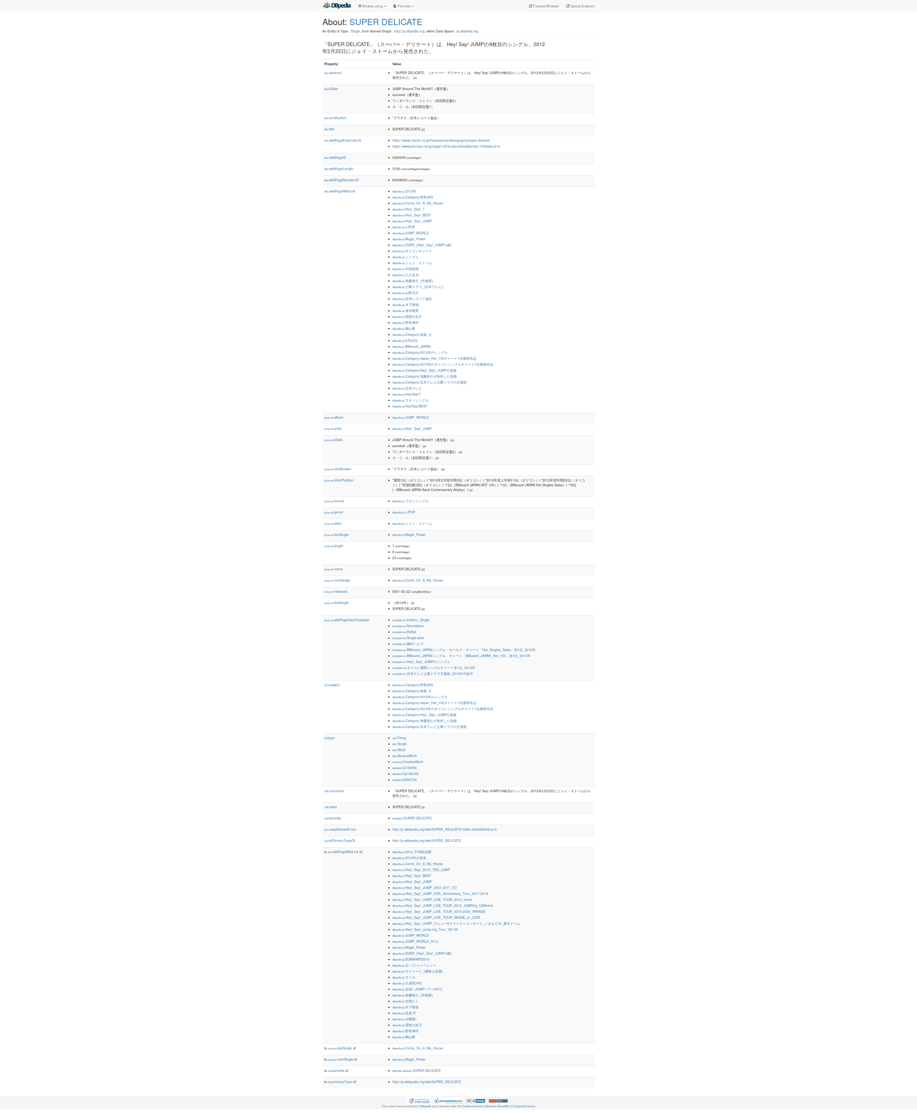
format (334, 500)
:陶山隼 (403, 328)
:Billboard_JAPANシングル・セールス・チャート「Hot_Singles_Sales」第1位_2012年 (464, 649)
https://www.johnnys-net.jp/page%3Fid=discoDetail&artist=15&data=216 (446, 146)
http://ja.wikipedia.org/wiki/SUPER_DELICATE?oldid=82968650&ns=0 (444, 829)
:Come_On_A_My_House (417, 203)
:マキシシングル (410, 400)
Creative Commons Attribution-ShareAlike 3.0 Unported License (498, 1106)
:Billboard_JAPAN (411, 346)
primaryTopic (340, 1081)
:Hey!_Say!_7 (408, 209)
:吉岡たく (405, 1001)
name (333, 569)
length (333, 545)
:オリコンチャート (412, 250)
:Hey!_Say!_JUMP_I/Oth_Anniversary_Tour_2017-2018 (440, 893)
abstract (332, 72)
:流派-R (404, 1012)
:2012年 (404, 191)
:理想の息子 (407, 316)
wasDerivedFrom (340, 829)
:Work (398, 749)
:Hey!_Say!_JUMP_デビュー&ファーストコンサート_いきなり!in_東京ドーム (456, 923)
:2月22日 (405, 340)
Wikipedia (425, 1106)
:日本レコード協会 (412, 298)
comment (334, 790)
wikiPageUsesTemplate (346, 619)
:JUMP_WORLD (410, 232)
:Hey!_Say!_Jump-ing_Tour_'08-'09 (425, 929)
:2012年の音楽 (409, 857)
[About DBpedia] (337, 6)
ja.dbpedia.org (467, 31)
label (332, 523)
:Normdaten (408, 625)
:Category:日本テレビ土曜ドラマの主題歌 (429, 382)
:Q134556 (404, 767)
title (329, 129)
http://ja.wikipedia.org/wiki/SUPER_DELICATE (426, 840)
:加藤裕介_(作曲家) (412, 280)
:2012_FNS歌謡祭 (412, 851)
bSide (331, 88)
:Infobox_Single (410, 619)
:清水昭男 (405, 310)
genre (333, 512)
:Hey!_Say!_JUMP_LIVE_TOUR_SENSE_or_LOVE (436, 917)
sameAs (332, 818)
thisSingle (336, 602)
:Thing (399, 737)
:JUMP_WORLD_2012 (415, 941)
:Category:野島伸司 (412, 197)
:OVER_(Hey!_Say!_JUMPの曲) (422, 244)
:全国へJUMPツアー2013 (417, 989)
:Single (399, 743)
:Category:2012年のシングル (420, 352)
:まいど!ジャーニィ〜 (414, 965)
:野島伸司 (405, 322)
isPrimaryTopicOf (339, 840)
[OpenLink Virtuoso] (419, 1100)
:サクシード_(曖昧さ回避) (417, 971)
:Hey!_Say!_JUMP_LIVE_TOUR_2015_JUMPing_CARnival (442, 905)
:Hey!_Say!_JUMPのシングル (421, 661)
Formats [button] (404, 6)
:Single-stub (408, 637)
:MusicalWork (404, 755)
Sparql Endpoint (582, 6)
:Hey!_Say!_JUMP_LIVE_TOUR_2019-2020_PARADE (438, 911)
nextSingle (337, 580)
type (329, 737)
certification (335, 117)
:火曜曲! (404, 1018)
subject (331, 684)
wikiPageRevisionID (341, 179)
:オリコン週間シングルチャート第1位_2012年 (433, 667)
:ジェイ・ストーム (412, 262)
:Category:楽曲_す (412, 334)
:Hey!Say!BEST (409, 406)
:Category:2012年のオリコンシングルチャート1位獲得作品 (442, 364)
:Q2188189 (405, 773)
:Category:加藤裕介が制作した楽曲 (424, 376)
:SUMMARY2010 (411, 959)
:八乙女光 (405, 274)
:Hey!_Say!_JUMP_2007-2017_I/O (424, 887)
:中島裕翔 (405, 268)
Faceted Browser (545, 6)
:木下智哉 (405, 304)
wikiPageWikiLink (339, 191)
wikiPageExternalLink (342, 140)
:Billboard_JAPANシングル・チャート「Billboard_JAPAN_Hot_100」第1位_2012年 (461, 655)
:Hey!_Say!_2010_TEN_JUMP (421, 869)
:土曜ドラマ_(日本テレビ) (417, 286)
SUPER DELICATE (385, 21)
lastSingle (336, 534)
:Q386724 (404, 779)
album (333, 417)
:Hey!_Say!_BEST (411, 215)
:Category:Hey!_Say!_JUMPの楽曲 (424, 370)
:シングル (405, 256)
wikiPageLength (338, 168)
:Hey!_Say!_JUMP (412, 221)
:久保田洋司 (407, 983)
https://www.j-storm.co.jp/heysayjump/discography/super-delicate (441, 140)
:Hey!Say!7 (406, 394)
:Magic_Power (409, 238)
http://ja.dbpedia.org (409, 31)
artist (332, 428)
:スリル (403, 977)
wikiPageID (335, 157)
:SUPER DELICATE (412, 818)
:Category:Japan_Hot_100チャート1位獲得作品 (434, 358)
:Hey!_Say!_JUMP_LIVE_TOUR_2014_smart (432, 899)
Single (355, 31)
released (335, 591)
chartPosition (339, 480)
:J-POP (403, 227)
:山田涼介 (405, 292)
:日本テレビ (407, 388)
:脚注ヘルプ (408, 643)
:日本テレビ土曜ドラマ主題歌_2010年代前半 (432, 673)
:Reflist (404, 631)
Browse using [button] (373, 6)
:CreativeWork (407, 761)
